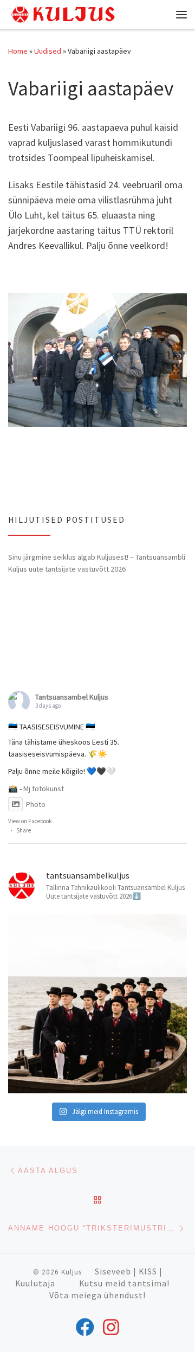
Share (23, 830)
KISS (148, 1271)
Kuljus (71, 1272)
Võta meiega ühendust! (97, 1295)
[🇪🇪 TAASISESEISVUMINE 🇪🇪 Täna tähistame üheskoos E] (97, 1003)
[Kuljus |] (62, 13)
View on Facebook (30, 821)
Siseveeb (113, 1271)
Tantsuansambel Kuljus (71, 697)
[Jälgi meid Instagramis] (111, 1327)
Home (18, 51)
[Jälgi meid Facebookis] (85, 1327)
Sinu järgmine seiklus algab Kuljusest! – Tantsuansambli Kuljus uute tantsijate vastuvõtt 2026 (96, 563)
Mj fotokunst (43, 788)
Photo (36, 804)
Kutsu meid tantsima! (124, 1283)
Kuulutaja (35, 1283)
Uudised (47, 51)
